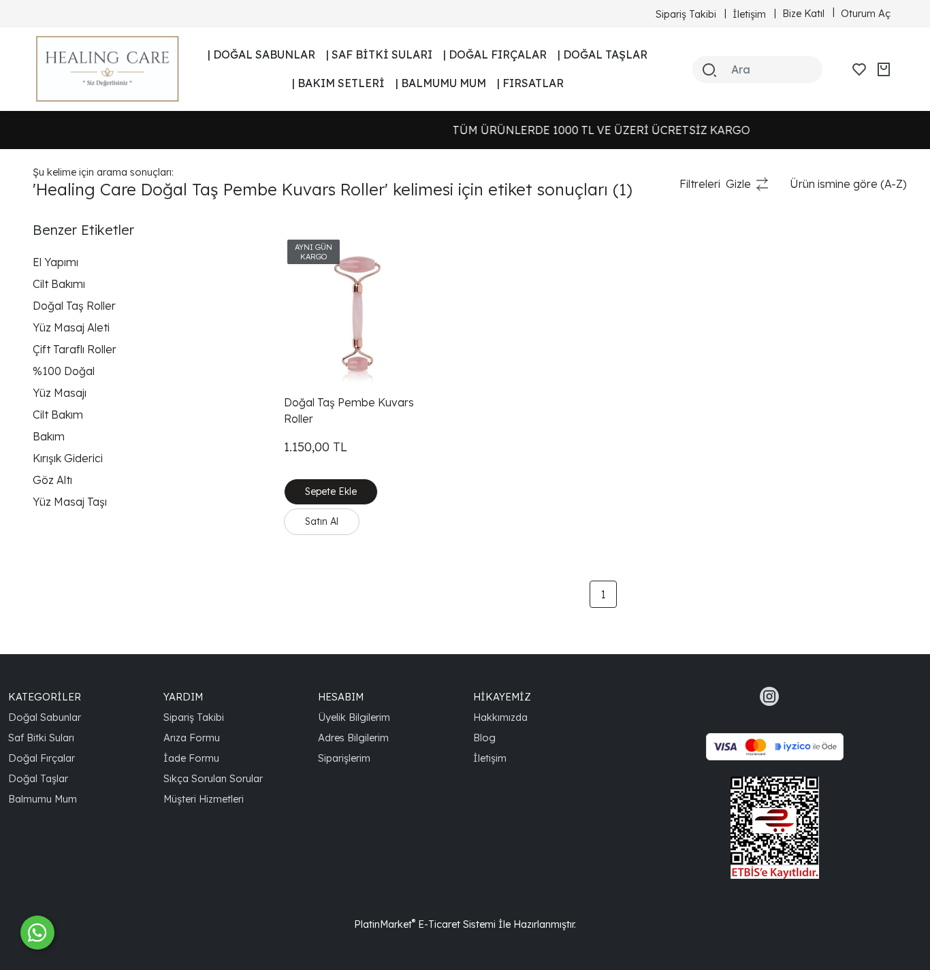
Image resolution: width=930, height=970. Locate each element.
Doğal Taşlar (38, 778)
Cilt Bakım (58, 414)
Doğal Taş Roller (74, 305)
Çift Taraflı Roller (74, 349)
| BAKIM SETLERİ (338, 83)
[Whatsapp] (37, 933)
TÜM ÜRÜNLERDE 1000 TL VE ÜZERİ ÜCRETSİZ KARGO (551, 130)
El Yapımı (55, 262)
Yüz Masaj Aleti (71, 327)
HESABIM (341, 696)
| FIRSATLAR (530, 83)
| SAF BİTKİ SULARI (379, 54)
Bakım (49, 436)
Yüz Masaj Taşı (70, 501)
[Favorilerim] (859, 69)
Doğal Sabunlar (44, 717)
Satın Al (321, 521)
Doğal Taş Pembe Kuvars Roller (349, 410)
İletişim (490, 757)
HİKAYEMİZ (502, 696)
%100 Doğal (64, 371)
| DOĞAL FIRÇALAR (495, 54)
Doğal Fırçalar (41, 757)
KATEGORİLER (44, 696)
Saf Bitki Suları (41, 737)
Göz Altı (52, 480)
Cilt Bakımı (59, 284)
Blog (484, 737)
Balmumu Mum (42, 798)
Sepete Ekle (331, 491)
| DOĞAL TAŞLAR (602, 54)
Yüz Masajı (59, 393)
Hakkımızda (500, 717)
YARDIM (183, 696)
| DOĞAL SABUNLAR (261, 54)
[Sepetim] (883, 69)
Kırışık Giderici (68, 458)
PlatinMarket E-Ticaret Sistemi (425, 924)
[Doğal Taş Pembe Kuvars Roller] (357, 309)
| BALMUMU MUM (441, 83)
